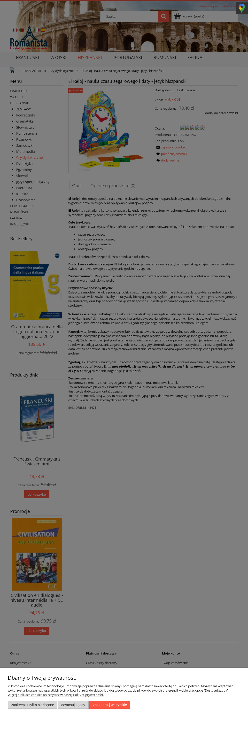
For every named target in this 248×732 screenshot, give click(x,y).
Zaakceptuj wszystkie (110, 705)
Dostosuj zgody (73, 705)
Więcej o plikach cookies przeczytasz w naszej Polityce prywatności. (56, 695)
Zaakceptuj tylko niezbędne (32, 705)
